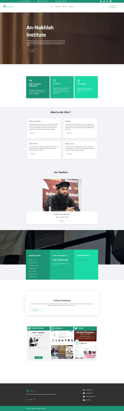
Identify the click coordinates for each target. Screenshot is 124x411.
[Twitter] (30, 400)
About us (65, 6)
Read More (32, 133)
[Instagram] (34, 400)
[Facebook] (27, 400)
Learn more (32, 50)
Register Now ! (36, 310)
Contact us (71, 6)
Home (52, 6)
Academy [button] (57, 6)
